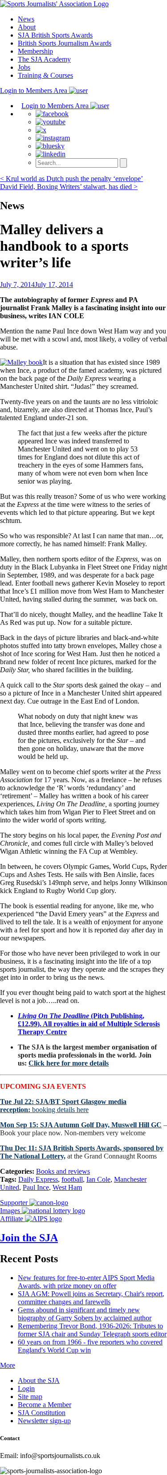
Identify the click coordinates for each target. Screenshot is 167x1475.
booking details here (63, 1105)
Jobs (24, 67)
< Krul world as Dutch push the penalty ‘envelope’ (71, 178)
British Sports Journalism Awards (64, 43)
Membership (35, 51)
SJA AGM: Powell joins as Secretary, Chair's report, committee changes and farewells (91, 1298)
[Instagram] (53, 138)
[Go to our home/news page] (54, 4)
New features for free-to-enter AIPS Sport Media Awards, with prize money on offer (86, 1282)
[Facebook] (52, 114)
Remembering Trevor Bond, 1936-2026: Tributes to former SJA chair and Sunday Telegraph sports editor (92, 1330)
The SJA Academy (44, 59)
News (26, 19)
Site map (30, 1396)
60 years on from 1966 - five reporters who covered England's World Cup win (90, 1346)
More (7, 1365)
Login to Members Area (34, 90)
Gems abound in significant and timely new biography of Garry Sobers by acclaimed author (84, 1314)
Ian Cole (98, 1179)
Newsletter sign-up (44, 1420)
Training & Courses (45, 75)
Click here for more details (69, 1063)
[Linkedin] (50, 154)
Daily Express (38, 1179)
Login (26, 1388)
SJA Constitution (41, 1412)
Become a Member (44, 1404)
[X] (41, 130)
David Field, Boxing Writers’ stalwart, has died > (69, 186)
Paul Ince (36, 1187)
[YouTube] (50, 122)
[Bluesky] (50, 146)
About (27, 27)
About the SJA (39, 1380)
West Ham (67, 1187)
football (72, 1179)
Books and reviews (63, 1171)
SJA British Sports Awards (55, 35)
